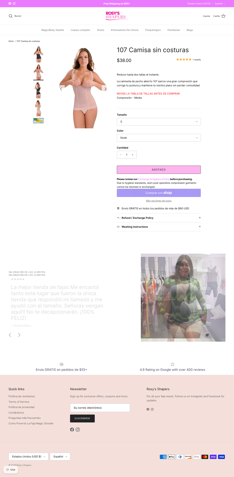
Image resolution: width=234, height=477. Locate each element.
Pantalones (174, 29)
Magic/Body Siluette (52, 29)
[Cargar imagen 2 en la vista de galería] (83, 87)
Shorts (100, 29)
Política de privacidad (21, 407)
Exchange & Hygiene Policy (154, 179)
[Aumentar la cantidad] (134, 155)
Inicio (11, 41)
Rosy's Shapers (23, 465)
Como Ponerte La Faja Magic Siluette (31, 423)
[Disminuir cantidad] (120, 155)
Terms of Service (19, 401)
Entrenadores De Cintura (124, 29)
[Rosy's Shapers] (117, 16)
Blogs (190, 29)
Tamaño (122, 114)
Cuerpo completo (80, 29)
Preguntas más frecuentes (25, 418)
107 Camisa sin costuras (28, 41)
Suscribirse (82, 418)
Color (120, 130)
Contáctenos (16, 412)
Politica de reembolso (22, 396)
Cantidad (122, 147)
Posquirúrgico (153, 29)
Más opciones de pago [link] (158, 200)
